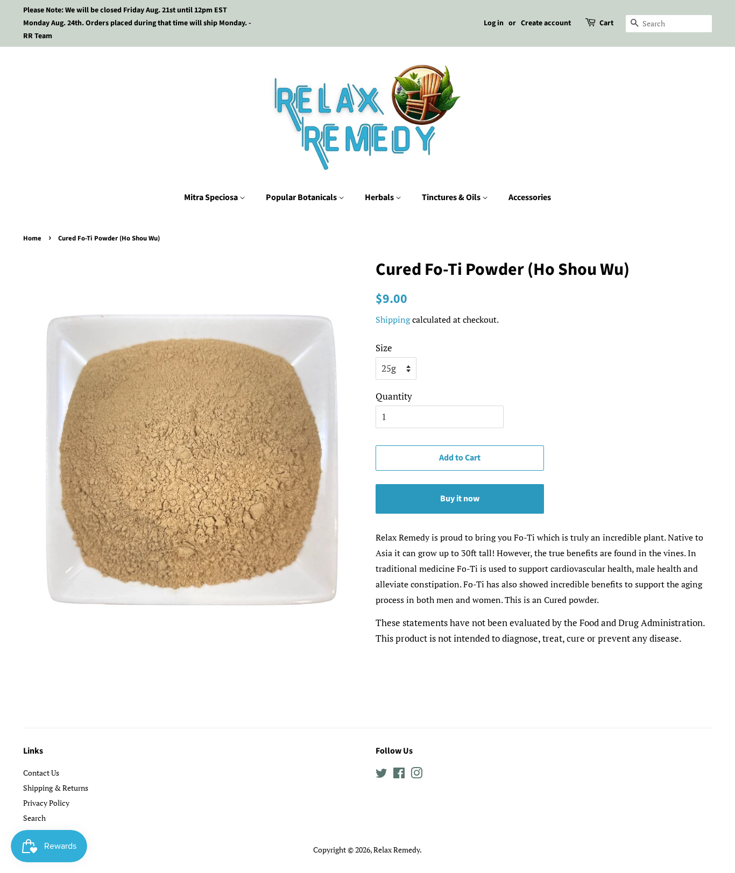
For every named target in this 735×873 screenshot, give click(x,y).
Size (384, 348)
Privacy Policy (46, 803)
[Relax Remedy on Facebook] (399, 775)
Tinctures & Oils (452, 197)
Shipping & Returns (55, 788)
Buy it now (459, 499)
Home (32, 238)
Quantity (394, 396)
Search (34, 818)
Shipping (393, 319)
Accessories (529, 197)
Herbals (380, 197)
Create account (546, 23)
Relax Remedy (396, 849)
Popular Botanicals (302, 197)
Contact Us (41, 773)
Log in (494, 23)
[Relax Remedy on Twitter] (381, 775)
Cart (606, 23)
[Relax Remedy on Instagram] (416, 775)
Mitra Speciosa (211, 197)
